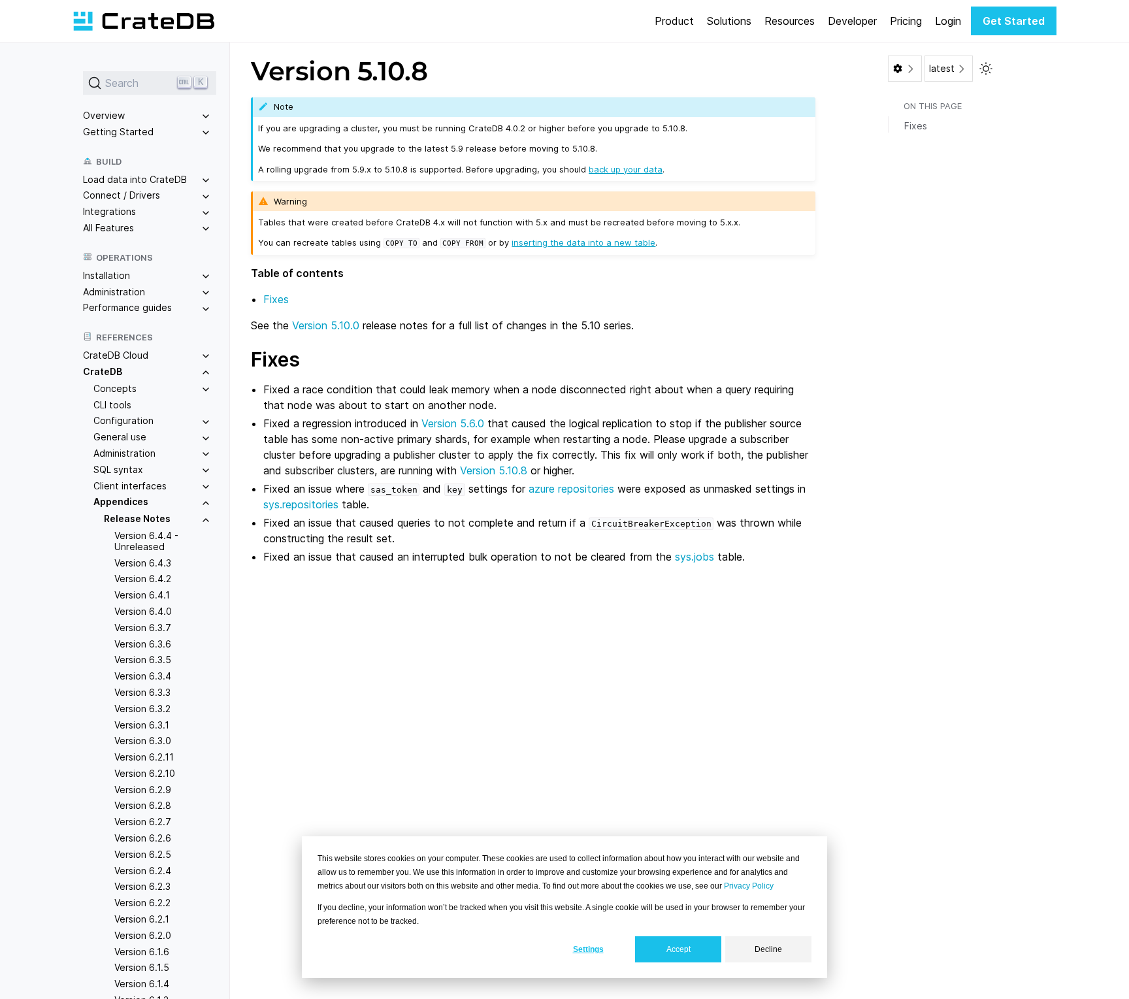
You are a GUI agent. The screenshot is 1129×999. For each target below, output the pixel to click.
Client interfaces (130, 485)
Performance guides (127, 307)
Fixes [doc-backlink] (275, 359)
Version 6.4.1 (142, 594)
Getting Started (118, 131)
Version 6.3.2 (142, 708)
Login (948, 20)
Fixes (276, 299)
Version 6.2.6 (142, 837)
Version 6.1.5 (141, 967)
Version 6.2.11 (144, 756)
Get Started (1014, 20)
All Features (108, 227)
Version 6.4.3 (142, 562)
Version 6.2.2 (142, 902)
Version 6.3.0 (142, 740)
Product (674, 20)
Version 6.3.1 (141, 724)
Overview (104, 115)
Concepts (115, 388)
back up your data (626, 169)
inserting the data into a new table (583, 242)
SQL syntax (118, 469)
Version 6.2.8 (142, 805)
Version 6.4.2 (142, 578)
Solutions (729, 20)
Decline (768, 949)
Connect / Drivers (121, 195)
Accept (678, 949)
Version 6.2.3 (142, 886)
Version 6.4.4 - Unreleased (146, 541)
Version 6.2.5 (142, 854)
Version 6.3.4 (142, 675)
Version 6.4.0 (143, 611)
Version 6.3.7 (142, 627)
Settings (588, 949)
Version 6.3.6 (142, 643)
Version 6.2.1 (141, 919)
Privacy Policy (749, 886)
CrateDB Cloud (115, 355)
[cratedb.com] (144, 21)
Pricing (906, 20)
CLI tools (112, 404)
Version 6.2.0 (142, 935)
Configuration (123, 420)
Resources (789, 20)
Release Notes (137, 518)
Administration (114, 291)
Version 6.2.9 (142, 789)
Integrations (109, 211)
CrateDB (102, 371)
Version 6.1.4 (141, 983)
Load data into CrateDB (135, 179)
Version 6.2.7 (142, 821)
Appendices (120, 501)
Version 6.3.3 (142, 692)
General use (119, 436)
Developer (852, 20)
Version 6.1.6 (141, 951)
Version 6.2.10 (144, 773)
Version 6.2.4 (142, 870)
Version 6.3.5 (142, 659)
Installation (106, 275)
